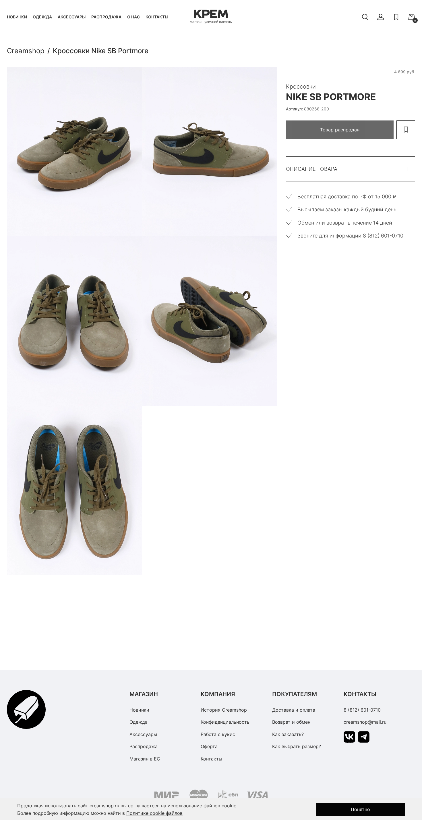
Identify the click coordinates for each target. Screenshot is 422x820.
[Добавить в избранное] (405, 129)
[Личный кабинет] (380, 17)
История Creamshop (224, 710)
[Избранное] (396, 17)
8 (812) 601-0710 (362, 710)
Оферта (209, 746)
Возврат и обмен (291, 722)
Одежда (42, 16)
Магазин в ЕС (144, 759)
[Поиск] (365, 17)
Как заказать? (288, 734)
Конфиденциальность (225, 722)
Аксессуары (72, 16)
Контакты (157, 16)
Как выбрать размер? (296, 746)
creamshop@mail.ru (365, 722)
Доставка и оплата (293, 710)
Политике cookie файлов (154, 813)
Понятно (360, 809)
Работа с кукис (218, 734)
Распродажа (106, 16)
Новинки (17, 16)
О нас (133, 16)
